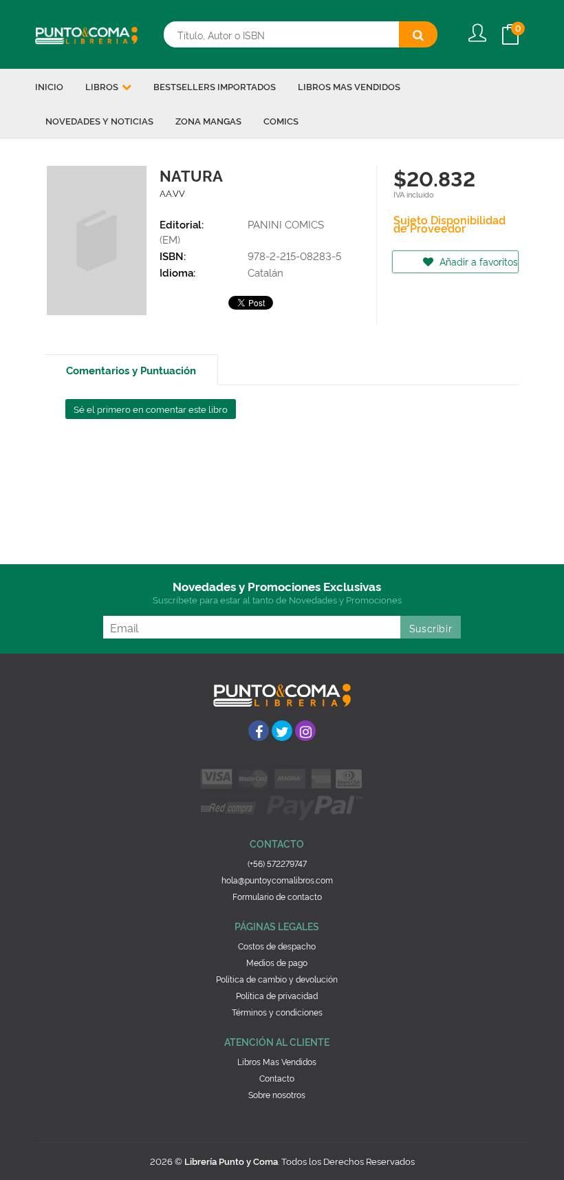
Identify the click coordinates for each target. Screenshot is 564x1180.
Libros (102, 86)
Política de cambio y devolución (277, 979)
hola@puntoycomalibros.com (277, 880)
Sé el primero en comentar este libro (151, 409)
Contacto (276, 1078)
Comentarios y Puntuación (131, 370)
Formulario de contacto (277, 896)
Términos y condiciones (277, 1012)
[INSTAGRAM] (305, 730)
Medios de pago (276, 962)
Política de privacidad (277, 995)
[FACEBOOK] (258, 730)
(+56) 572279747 (277, 863)
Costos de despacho (277, 946)
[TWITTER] (282, 730)
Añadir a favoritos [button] (477, 261)
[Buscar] (418, 34)
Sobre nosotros (276, 1094)
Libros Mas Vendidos (276, 1061)
